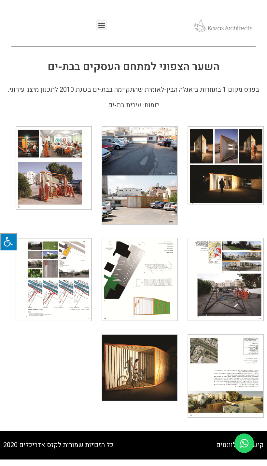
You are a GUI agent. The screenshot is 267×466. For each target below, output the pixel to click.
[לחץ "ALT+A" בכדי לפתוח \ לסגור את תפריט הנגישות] (8, 241)
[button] (101, 25)
